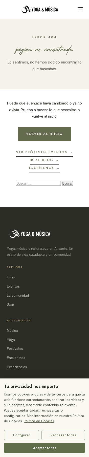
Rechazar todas (63, 435)
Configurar (21, 435)
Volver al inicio (44, 134)
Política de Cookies (39, 421)
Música (12, 330)
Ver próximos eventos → (44, 152)
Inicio (11, 277)
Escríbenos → (44, 168)
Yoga (11, 339)
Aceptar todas (44, 448)
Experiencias (17, 367)
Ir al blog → (44, 160)
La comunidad (18, 295)
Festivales (15, 348)
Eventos (13, 286)
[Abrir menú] (80, 9)
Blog (10, 304)
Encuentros (16, 357)
